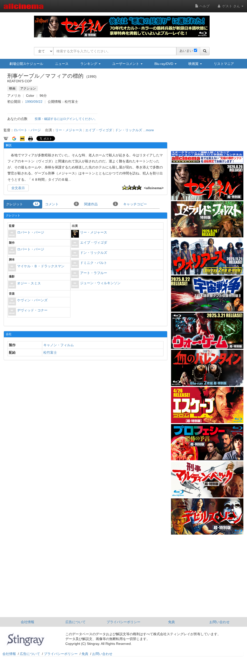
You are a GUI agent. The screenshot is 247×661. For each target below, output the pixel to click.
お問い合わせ (219, 622)
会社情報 (27, 622)
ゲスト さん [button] (231, 6)
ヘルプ (204, 6)
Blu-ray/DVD (164, 64)
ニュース (62, 64)
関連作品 (100, 204)
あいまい (186, 50)
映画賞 (193, 64)
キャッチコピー (135, 204)
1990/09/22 (33, 101)
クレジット (22, 204)
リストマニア (224, 64)
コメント (61, 204)
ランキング (89, 64)
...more (148, 130)
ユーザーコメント (126, 64)
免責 (171, 622)
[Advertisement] (207, 113)
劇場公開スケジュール (26, 64)
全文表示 (18, 188)
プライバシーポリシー (123, 622)
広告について (75, 622)
